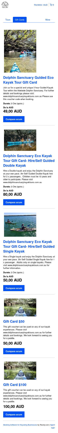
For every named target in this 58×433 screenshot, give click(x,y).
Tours (7, 19)
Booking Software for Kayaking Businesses (20, 424)
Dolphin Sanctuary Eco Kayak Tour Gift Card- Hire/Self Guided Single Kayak (29, 246)
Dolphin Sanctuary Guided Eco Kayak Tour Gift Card (28, 80)
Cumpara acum (14, 119)
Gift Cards (19, 19)
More (48, 19)
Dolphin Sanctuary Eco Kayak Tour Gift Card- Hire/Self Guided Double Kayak (29, 160)
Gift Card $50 (13, 321)
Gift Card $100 (14, 384)
